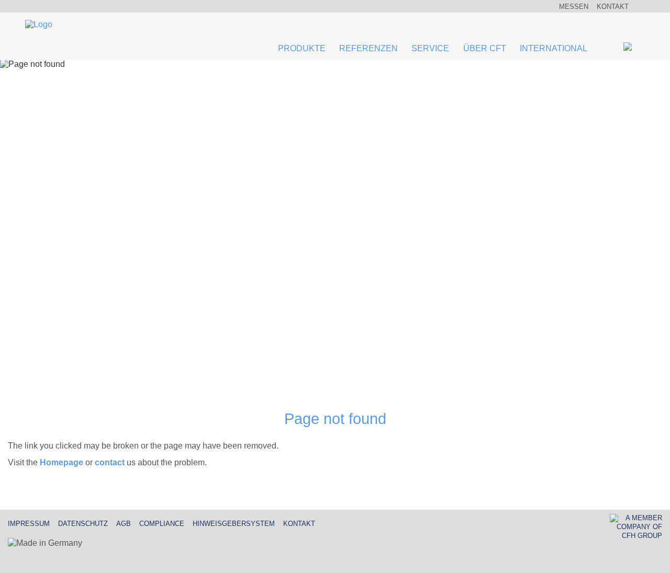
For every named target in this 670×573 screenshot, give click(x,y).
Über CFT (484, 48)
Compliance (161, 524)
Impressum (29, 524)
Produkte (302, 48)
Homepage (61, 462)
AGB (123, 524)
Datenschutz (83, 524)
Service (430, 48)
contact (110, 462)
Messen (573, 6)
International (553, 48)
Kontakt (613, 6)
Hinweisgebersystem (234, 524)
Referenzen (368, 48)
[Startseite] (38, 25)
